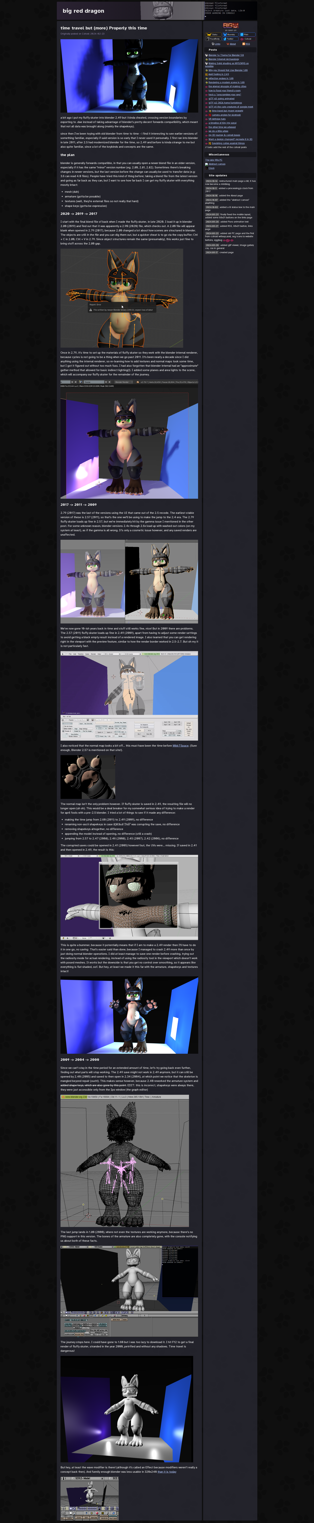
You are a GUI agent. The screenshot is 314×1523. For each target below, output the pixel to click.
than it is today (167, 1472)
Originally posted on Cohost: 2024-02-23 (82, 33)
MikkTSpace (181, 746)
